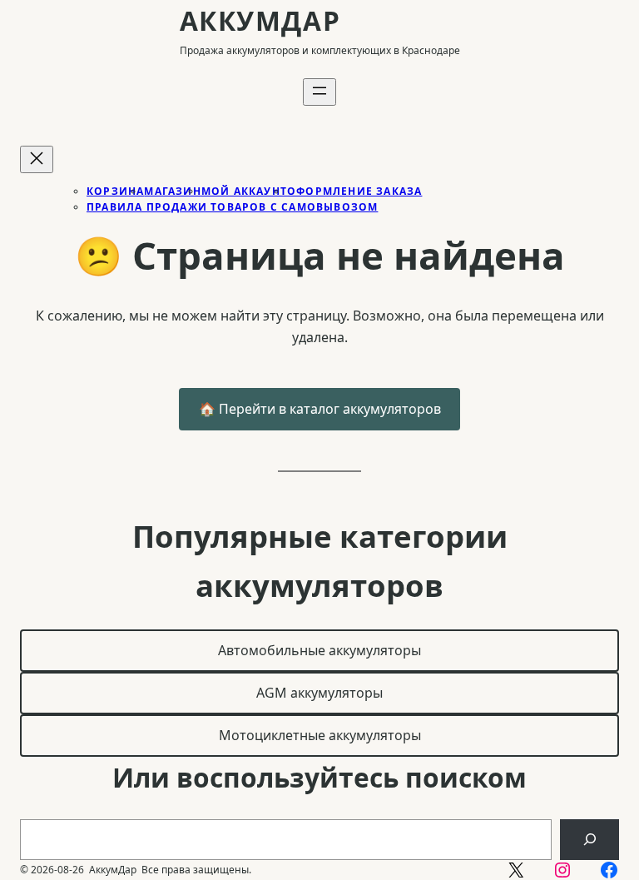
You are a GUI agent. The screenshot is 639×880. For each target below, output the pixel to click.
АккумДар (260, 20)
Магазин (172, 191)
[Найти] (589, 839)
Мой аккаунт (244, 191)
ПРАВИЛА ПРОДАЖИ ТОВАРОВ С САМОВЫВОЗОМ (232, 207)
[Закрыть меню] (36, 159)
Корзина (115, 191)
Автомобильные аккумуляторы (319, 650)
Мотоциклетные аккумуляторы (320, 735)
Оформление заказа (354, 191)
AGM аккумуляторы (319, 693)
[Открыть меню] (319, 92)
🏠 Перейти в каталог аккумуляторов (320, 409)
